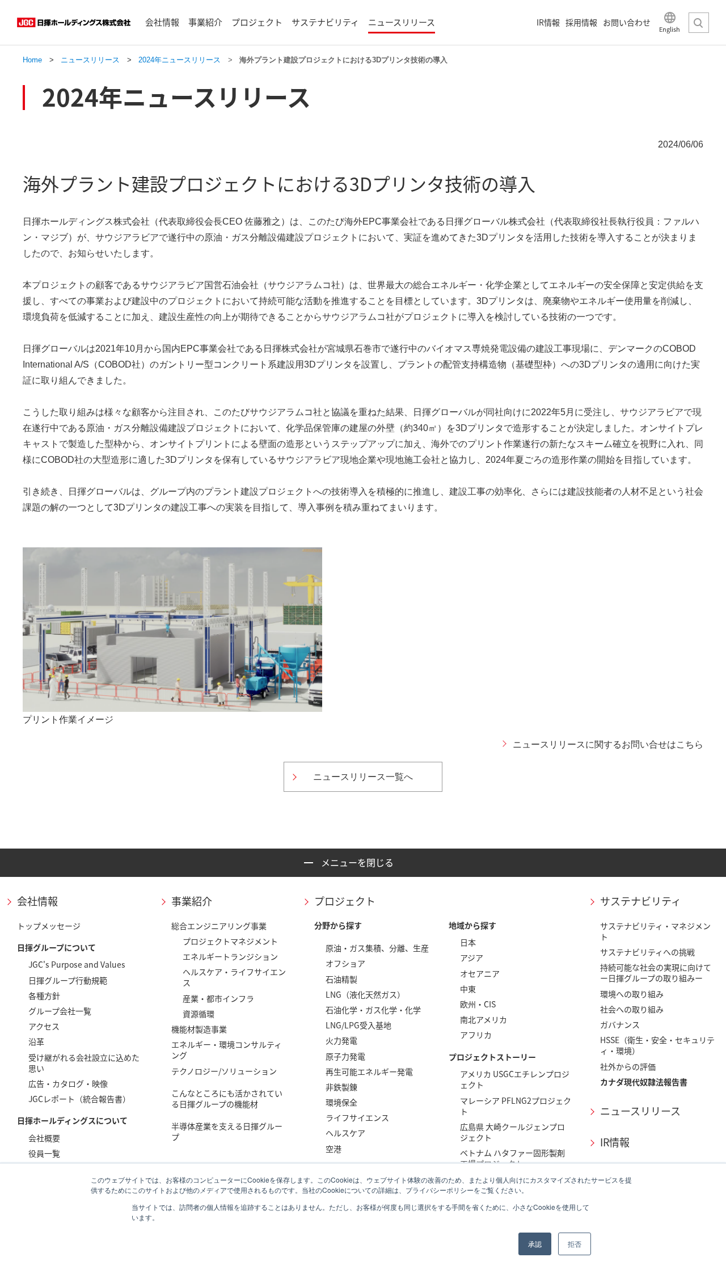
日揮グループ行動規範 (67, 980)
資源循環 (198, 1013)
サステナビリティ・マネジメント (655, 931)
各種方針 (44, 995)
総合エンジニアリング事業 (219, 925)
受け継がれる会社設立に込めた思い (84, 1063)
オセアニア (480, 973)
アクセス (44, 1026)
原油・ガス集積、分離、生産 (377, 947)
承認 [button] (535, 1243)
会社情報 (37, 901)
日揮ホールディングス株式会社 (73, 22)
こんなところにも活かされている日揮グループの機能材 (226, 1098)
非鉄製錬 (341, 1086)
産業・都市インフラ (218, 998)
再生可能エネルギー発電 (369, 1071)
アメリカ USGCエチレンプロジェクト (514, 1079)
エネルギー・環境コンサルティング (226, 1050)
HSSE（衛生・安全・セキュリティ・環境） (657, 1045)
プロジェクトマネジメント (230, 941)
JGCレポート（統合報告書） (79, 1098)
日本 (468, 942)
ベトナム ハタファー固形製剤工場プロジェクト (512, 1158)
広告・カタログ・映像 (68, 1083)
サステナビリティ (640, 901)
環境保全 (341, 1102)
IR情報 (615, 1142)
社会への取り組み (632, 1009)
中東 (468, 988)
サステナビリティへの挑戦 (647, 951)
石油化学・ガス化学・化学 (373, 1009)
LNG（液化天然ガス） (365, 994)
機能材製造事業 (199, 1029)
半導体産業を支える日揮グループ (226, 1131)
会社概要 (44, 1138)
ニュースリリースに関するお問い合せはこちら (608, 744)
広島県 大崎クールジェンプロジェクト (512, 1132)
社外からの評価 (628, 1066)
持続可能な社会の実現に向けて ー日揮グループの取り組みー (655, 972)
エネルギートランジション (230, 956)
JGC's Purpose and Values (76, 964)
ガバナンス (620, 1024)
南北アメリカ (483, 1019)
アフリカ (476, 1034)
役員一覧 (44, 1153)
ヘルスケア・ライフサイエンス (234, 977)
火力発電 (341, 1040)
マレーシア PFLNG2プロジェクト (515, 1106)
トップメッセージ (49, 925)
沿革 (36, 1041)
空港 (333, 1148)
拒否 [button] (574, 1243)
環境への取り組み (632, 993)
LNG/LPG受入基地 (358, 1025)
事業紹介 (191, 901)
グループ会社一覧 (59, 1010)
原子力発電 (345, 1056)
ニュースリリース (640, 1111)
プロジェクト (344, 901)
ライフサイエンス (357, 1117)
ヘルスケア (345, 1132)
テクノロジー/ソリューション (224, 1071)
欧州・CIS (478, 1004)
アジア (471, 957)
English (669, 28)
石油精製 (341, 979)
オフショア (345, 963)
